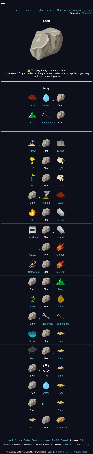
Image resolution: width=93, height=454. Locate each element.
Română (76, 10)
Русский (87, 10)
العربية (19, 10)
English (40, 10)
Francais (50, 10)
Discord (69, 452)
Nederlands (63, 10)
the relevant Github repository (76, 445)
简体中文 (87, 13)
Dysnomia (59, 452)
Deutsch (29, 10)
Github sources (80, 452)
